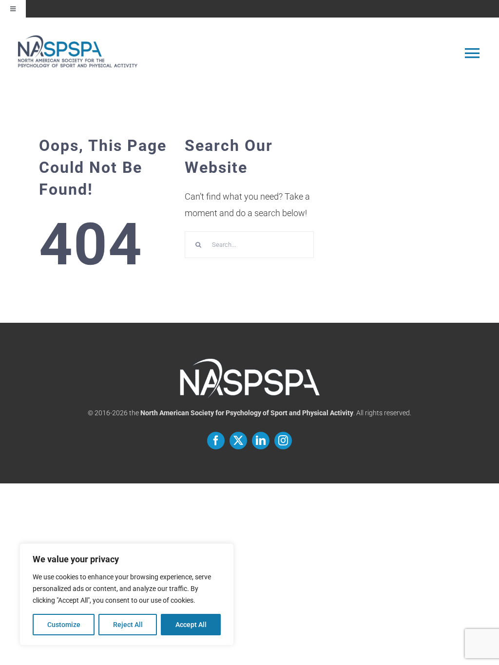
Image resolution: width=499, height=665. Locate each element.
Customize (63, 624)
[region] (126, 594)
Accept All (191, 624)
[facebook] (216, 440)
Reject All (128, 624)
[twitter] (238, 440)
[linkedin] (260, 440)
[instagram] (283, 440)
